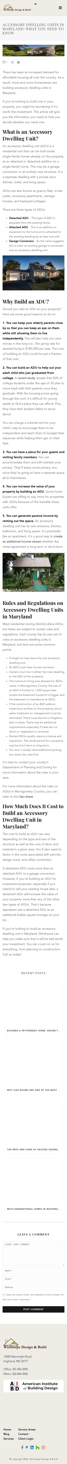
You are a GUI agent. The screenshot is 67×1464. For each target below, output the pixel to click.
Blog (6, 1434)
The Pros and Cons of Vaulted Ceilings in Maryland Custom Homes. (35, 1149)
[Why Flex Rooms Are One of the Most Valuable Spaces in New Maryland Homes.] (34, 1062)
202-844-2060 (20, 1374)
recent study (26, 378)
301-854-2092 (20, 1369)
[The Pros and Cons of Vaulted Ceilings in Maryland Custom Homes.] (34, 1121)
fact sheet (26, 797)
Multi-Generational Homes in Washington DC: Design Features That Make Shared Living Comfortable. (35, 1209)
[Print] (20, 62)
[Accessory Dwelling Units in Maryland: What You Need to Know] (33, 50)
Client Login (26, 1438)
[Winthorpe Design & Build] (25, 1343)
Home (7, 1429)
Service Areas (27, 1429)
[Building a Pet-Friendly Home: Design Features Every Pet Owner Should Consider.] (34, 1003)
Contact (23, 1434)
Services (8, 1438)
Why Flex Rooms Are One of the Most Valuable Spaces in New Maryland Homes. (35, 1090)
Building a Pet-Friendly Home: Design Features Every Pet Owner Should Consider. (35, 1030)
